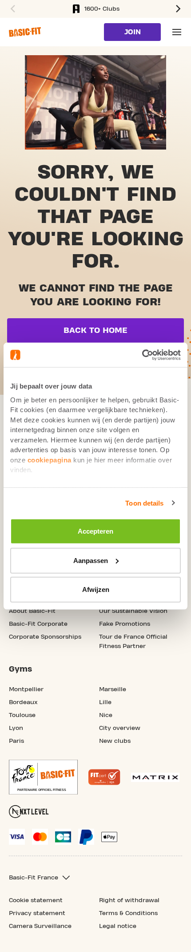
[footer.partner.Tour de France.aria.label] (43, 777)
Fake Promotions (124, 624)
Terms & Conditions (128, 913)
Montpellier (26, 689)
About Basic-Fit (32, 611)
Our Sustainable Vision (133, 611)
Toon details (144, 502)
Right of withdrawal (129, 900)
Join (132, 32)
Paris (16, 741)
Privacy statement (37, 913)
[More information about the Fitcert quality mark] (104, 777)
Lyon (16, 728)
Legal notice (117, 926)
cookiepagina (50, 459)
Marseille (112, 689)
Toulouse (22, 715)
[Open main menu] (176, 32)
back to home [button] (95, 330)
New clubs (115, 741)
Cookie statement (36, 900)
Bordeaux (23, 702)
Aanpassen (90, 560)
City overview (119, 728)
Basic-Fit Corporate (38, 624)
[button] (11, 9)
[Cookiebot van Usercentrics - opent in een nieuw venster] (142, 355)
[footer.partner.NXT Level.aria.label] (29, 811)
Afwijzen (95, 589)
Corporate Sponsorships (45, 637)
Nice (105, 715)
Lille (105, 702)
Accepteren (95, 531)
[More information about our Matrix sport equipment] (155, 777)
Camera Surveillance (40, 926)
